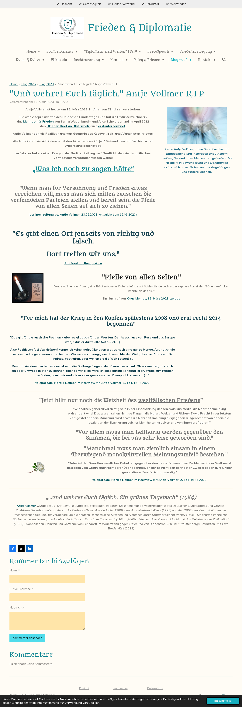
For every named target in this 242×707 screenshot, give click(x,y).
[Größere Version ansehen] (197, 125)
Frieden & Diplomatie (140, 28)
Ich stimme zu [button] (223, 700)
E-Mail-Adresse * (21, 589)
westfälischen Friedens (169, 400)
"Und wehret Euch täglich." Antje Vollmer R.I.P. (88, 84)
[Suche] (224, 59)
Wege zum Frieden (160, 371)
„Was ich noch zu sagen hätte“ (83, 169)
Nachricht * (17, 607)
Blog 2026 (28, 84)
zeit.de (97, 263)
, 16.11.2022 (149, 480)
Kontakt (84, 688)
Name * (14, 570)
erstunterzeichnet (111, 126)
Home (13, 84)
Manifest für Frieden (38, 121)
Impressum (120, 688)
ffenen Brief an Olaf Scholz (69, 126)
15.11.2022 (92, 383)
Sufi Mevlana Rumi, (78, 263)
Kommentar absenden (27, 638)
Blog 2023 (47, 84)
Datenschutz (155, 688)
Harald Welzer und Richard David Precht (180, 413)
